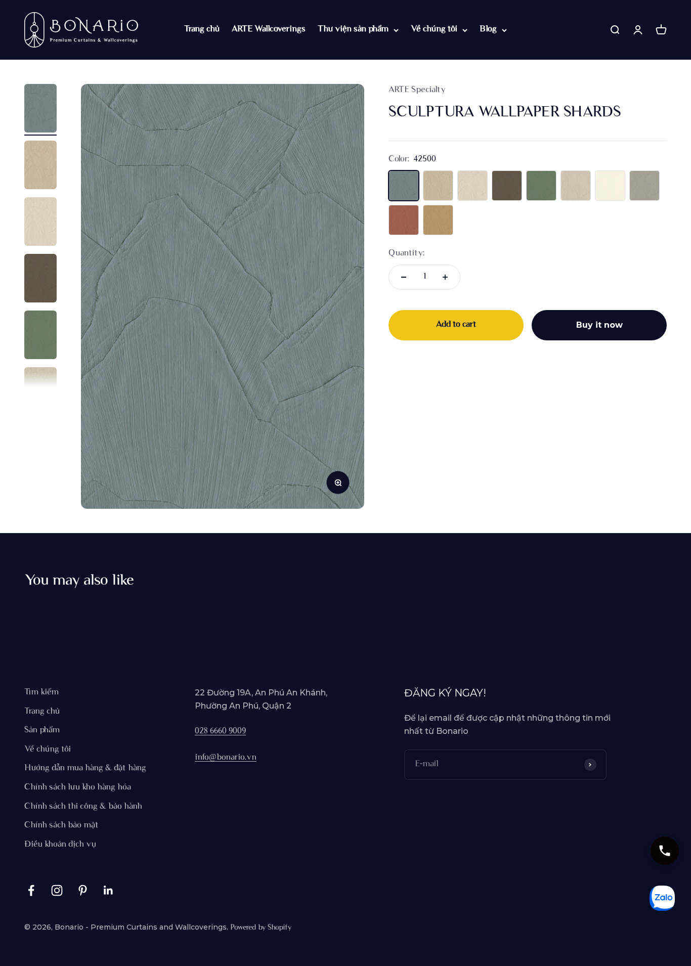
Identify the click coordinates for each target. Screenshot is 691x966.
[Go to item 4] (40, 279)
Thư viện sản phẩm (353, 29)
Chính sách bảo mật (61, 825)
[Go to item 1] (40, 110)
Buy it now (599, 325)
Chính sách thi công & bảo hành (83, 807)
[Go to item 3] (40, 223)
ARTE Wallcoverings (269, 29)
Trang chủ (202, 29)
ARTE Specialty (417, 90)
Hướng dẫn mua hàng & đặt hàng (85, 768)
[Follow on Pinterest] (83, 890)
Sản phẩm (42, 730)
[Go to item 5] (40, 336)
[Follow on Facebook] (31, 890)
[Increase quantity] (445, 277)
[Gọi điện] (665, 851)
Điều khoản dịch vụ (60, 845)
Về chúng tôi (434, 29)
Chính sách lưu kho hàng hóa (77, 787)
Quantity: (406, 253)
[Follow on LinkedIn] (108, 890)
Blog (488, 29)
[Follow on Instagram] (57, 890)
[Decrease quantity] (403, 277)
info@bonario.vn (225, 758)
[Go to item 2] (40, 166)
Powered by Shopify (260, 927)
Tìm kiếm (41, 692)
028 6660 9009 (220, 731)
